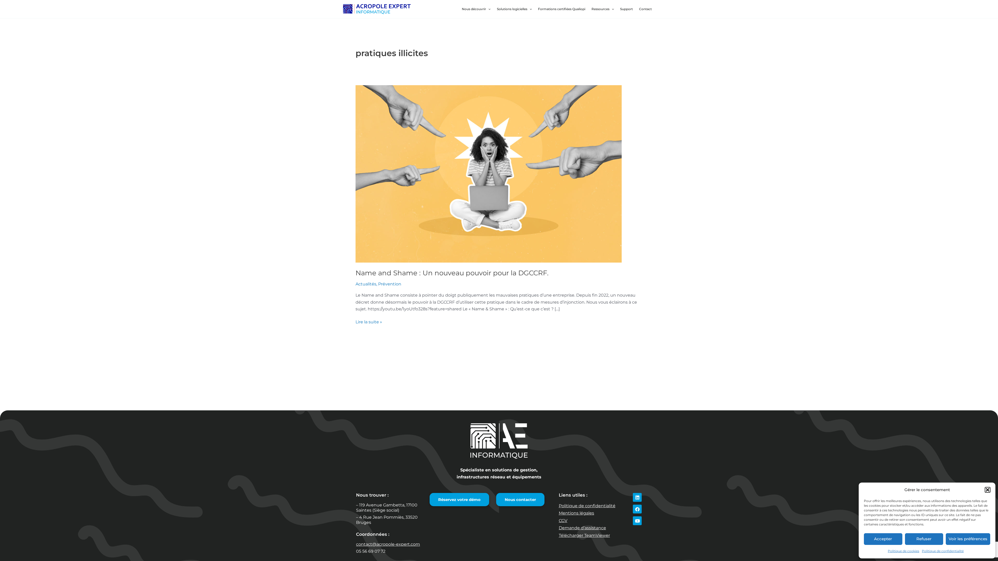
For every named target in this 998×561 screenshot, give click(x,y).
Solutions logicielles (512, 9)
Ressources (600, 9)
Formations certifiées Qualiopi (561, 9)
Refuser (923, 538)
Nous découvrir (474, 9)
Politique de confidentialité (943, 551)
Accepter (883, 538)
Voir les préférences (968, 538)
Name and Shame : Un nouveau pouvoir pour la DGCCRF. (452, 273)
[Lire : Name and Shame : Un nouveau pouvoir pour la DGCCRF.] (489, 173)
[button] (987, 489)
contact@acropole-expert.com (388, 544)
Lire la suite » (369, 321)
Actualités (366, 284)
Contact (645, 9)
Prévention (389, 284)
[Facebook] (637, 509)
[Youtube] (637, 520)
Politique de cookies (903, 551)
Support (626, 9)
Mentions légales (576, 513)
